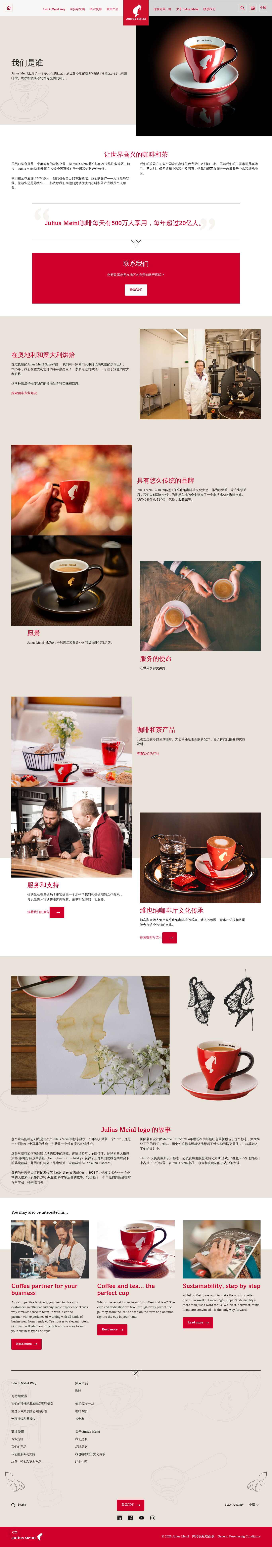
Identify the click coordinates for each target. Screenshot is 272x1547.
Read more (24, 1344)
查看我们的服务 (38, 912)
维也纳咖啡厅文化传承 (90, 1454)
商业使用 (96, 9)
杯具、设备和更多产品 (26, 1462)
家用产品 (112, 9)
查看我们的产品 (148, 754)
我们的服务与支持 (23, 1454)
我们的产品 (18, 1447)
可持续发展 (77, 9)
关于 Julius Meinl (187, 9)
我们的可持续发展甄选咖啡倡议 (32, 1403)
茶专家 (79, 1419)
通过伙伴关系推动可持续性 (29, 1411)
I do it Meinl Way (54, 9)
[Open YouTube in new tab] (141, 1518)
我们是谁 (81, 1439)
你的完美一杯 (162, 9)
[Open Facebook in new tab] (130, 1518)
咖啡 (78, 1391)
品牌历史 (81, 1447)
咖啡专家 (81, 1411)
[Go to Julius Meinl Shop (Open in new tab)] (253, 8)
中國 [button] (263, 8)
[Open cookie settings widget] (15, 1532)
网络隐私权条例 (203, 1536)
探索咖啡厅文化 (151, 938)
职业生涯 (81, 1462)
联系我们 (209, 9)
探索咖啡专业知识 (24, 393)
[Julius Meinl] (9, 8)
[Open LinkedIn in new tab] (119, 1518)
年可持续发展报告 (23, 1419)
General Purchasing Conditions (239, 1536)
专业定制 (17, 1439)
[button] (243, 8)
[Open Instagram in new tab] (152, 1518)
